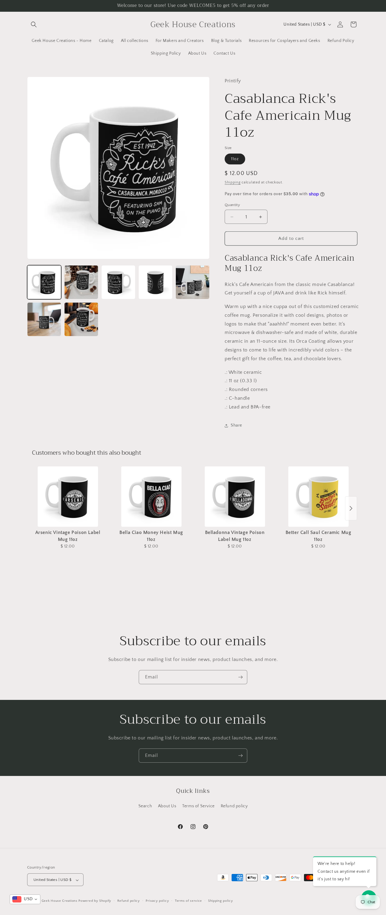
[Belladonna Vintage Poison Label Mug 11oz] (234, 496)
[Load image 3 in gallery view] (118, 282)
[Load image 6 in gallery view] (44, 319)
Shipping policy (220, 901)
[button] (33, 24)
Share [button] (236, 425)
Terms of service (188, 901)
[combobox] (25, 899)
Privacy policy (157, 901)
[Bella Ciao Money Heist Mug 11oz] (151, 496)
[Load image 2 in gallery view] (81, 282)
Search (145, 805)
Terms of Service (198, 805)
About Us (167, 805)
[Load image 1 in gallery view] (44, 282)
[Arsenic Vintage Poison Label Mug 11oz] (67, 496)
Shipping (233, 182)
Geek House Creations (60, 901)
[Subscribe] (240, 677)
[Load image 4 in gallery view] (155, 282)
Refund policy (234, 805)
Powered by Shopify (94, 901)
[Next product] (351, 508)
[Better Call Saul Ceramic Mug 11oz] (318, 496)
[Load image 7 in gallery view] (81, 319)
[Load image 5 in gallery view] (193, 282)
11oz (235, 159)
